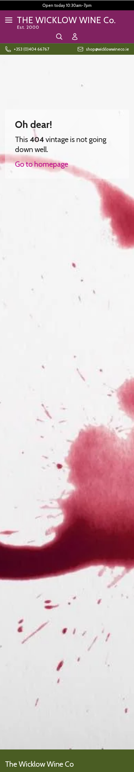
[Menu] (8, 20)
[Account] (75, 36)
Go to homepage (41, 164)
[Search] (59, 36)
